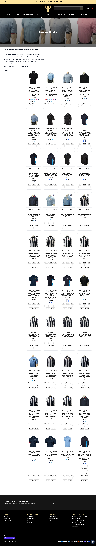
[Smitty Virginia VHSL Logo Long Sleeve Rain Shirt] (84, 241)
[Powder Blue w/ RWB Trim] (31, 99)
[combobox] (67, 8)
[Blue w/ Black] (68, 140)
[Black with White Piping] (33, 141)
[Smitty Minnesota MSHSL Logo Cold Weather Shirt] (67, 321)
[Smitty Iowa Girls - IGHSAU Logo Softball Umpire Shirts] (51, 441)
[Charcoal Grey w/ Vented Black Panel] (49, 140)
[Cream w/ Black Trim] (36, 101)
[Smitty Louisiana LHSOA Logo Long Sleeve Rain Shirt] (67, 361)
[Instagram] (5, 1)
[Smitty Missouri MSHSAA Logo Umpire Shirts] (84, 280)
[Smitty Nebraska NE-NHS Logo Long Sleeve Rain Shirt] (84, 200)
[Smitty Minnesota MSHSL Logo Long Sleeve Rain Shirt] (84, 321)
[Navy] (85, 141)
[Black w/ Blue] (68, 179)
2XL (30, 106)
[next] (50, 489)
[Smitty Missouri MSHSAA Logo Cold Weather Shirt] (51, 321)
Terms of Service (8, 518)
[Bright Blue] (51, 302)
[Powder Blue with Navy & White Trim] (67, 100)
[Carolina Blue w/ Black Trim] (35, 101)
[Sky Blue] (33, 380)
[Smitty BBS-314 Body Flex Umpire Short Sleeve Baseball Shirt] (51, 119)
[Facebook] (3, 1)
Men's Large (84, 470)
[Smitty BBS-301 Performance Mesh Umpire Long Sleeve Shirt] (84, 77)
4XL (37, 106)
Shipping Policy (30, 518)
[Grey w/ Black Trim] (31, 101)
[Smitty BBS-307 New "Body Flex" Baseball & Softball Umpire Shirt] (34, 77)
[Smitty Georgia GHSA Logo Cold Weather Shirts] (67, 400)
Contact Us (29, 522)
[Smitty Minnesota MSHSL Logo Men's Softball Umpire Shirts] (67, 280)
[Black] (32, 220)
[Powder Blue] (34, 220)
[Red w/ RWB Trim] (29, 99)
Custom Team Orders (54, 516)
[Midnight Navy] (50, 302)
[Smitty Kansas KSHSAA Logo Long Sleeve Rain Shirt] (84, 361)
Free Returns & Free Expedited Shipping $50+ (48, 1)
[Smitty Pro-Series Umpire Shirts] (67, 441)
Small (46, 103)
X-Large (31, 225)
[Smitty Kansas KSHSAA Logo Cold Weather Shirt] (34, 400)
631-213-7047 (75, 526)
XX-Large (36, 225)
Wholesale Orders (53, 518)
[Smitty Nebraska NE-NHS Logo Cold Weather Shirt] (34, 241)
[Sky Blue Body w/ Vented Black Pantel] (52, 140)
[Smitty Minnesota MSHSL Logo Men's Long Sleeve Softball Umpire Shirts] (84, 441)
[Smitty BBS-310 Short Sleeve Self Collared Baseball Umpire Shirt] (34, 119)
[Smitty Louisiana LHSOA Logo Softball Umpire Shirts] (34, 280)
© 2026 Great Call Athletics (12, 541)
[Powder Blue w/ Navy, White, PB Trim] (33, 99)
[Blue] (83, 141)
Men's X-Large (84, 473)
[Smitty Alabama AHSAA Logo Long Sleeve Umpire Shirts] (34, 200)
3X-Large (31, 227)
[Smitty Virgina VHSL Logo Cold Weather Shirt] (67, 241)
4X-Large (36, 227)
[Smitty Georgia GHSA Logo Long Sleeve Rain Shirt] (51, 400)
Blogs (50, 520)
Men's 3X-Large (84, 477)
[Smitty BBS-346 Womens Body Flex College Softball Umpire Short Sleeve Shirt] (34, 159)
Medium (50, 103)
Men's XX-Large (84, 475)
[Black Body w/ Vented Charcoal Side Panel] (51, 140)
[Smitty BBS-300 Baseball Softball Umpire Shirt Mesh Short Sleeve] (51, 77)
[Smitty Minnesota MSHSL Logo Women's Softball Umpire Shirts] (51, 280)
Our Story (6, 516)
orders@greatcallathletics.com (79, 524)
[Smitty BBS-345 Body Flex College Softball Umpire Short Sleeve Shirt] (84, 119)
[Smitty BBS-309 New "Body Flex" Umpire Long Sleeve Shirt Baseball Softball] (67, 77)
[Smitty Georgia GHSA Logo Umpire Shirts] (34, 441)
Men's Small (84, 465)
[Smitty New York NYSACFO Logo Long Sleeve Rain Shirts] (51, 241)
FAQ (27, 520)
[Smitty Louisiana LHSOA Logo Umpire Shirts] (34, 361)
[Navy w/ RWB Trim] (38, 99)
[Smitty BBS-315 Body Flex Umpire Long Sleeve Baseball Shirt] (67, 119)
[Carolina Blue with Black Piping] (35, 141)
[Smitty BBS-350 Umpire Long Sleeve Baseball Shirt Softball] (84, 159)
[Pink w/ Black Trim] (36, 99)
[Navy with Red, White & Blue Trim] (69, 100)
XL (38, 103)
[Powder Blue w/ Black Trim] (35, 99)
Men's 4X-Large (84, 480)
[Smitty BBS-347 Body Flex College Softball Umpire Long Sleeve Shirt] (51, 159)
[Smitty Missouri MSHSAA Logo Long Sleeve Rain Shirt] (34, 321)
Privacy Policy (7, 520)
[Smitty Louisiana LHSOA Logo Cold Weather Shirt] (51, 361)
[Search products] (81, 8)
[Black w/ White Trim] (33, 101)
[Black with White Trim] (66, 100)
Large (55, 103)
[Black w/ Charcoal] (67, 140)
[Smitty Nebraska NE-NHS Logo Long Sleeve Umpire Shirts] (67, 200)
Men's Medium (84, 468)
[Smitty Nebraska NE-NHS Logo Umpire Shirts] (51, 200)
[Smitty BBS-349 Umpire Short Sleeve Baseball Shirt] (67, 159)
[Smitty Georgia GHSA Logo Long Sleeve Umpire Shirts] (84, 400)
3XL (34, 106)
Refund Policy (29, 516)
